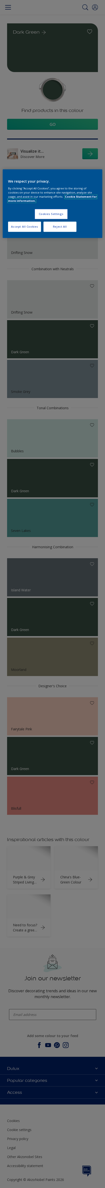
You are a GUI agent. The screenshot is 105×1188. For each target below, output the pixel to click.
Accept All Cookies (24, 226)
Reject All (60, 226)
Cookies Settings (51, 214)
